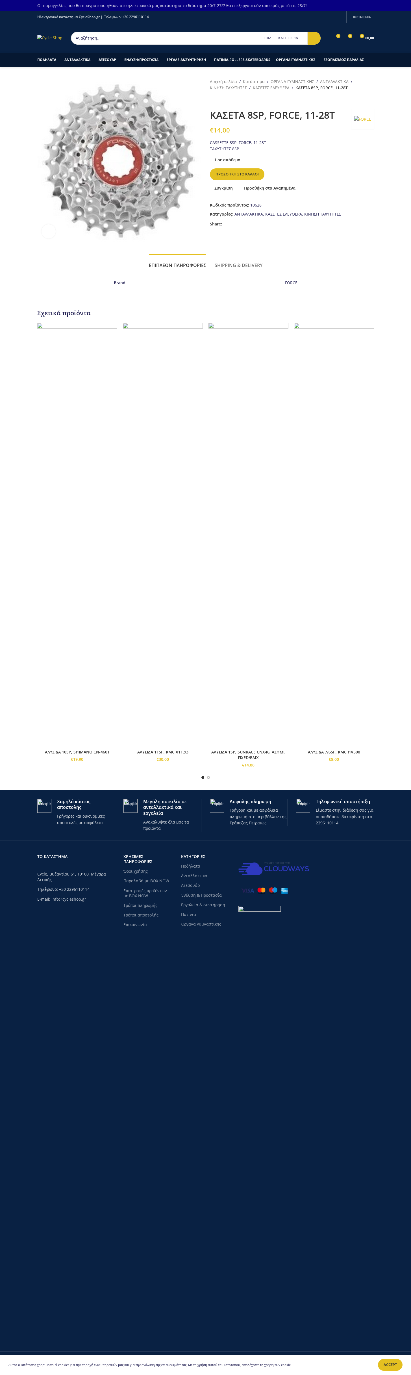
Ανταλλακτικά (194, 875)
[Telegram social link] (245, 224)
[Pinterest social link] (239, 224)
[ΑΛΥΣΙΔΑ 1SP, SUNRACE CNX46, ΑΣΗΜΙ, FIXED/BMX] (248, 535)
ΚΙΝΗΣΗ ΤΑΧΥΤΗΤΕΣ (228, 87)
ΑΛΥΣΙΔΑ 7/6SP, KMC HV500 (334, 752)
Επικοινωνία (135, 924)
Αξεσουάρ (190, 885)
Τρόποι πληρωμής (140, 905)
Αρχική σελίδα (223, 81)
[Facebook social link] (339, 17)
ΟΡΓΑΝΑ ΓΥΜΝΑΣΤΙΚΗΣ (292, 81)
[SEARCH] (314, 38)
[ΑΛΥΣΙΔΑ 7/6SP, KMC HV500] (334, 535)
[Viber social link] (252, 224)
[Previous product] (213, 100)
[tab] (177, 262)
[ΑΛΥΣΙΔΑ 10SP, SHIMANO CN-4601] (77, 535)
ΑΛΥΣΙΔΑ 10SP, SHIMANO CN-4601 (77, 752)
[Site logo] (49, 37)
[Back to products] (220, 100)
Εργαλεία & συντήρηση (203, 904)
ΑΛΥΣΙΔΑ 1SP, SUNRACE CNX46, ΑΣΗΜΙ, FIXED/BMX (248, 754)
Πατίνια (188, 914)
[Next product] (226, 100)
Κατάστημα (254, 81)
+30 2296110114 (135, 16)
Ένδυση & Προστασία (201, 895)
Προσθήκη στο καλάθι (237, 174)
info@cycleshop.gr (68, 899)
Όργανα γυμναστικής (201, 924)
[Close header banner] (404, 5)
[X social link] (232, 224)
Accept (390, 1364)
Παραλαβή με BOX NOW (146, 880)
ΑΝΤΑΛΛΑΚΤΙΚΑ (334, 81)
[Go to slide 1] (202, 777)
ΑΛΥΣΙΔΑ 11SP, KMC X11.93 (162, 752)
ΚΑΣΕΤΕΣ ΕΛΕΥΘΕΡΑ (271, 87)
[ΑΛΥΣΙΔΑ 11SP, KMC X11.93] (163, 535)
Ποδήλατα (190, 866)
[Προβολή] (49, 231)
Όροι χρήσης (135, 871)
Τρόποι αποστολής (140, 915)
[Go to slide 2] (208, 777)
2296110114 (327, 823)
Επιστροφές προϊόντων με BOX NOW (145, 893)
